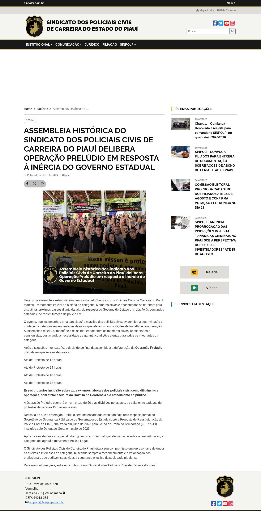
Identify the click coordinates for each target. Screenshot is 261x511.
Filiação (109, 44)
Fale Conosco (228, 10)
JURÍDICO (92, 44)
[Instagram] (232, 23)
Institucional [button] (38, 44)
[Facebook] (215, 23)
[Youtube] (226, 23)
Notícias (42, 109)
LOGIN (232, 3)
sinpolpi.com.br (34, 3)
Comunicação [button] (67, 44)
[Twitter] (220, 23)
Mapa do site (207, 10)
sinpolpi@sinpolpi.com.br (46, 502)
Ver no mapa (54, 493)
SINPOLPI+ (128, 44)
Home (28, 109)
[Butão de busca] (232, 31)
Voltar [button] (31, 120)
